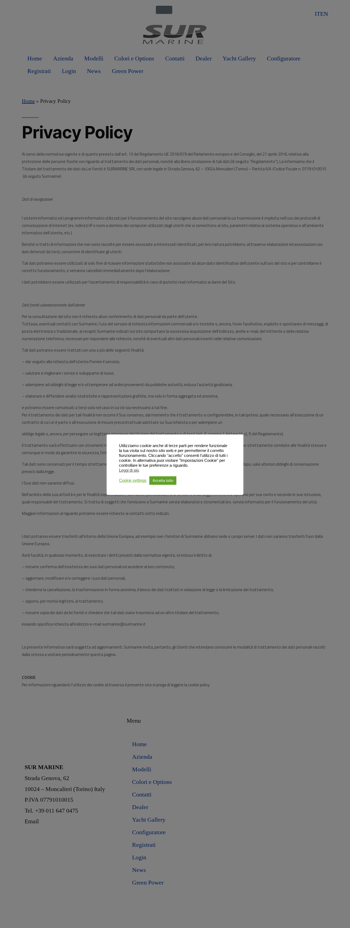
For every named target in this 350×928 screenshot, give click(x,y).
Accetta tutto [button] (163, 480)
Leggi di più (129, 470)
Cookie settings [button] (133, 480)
